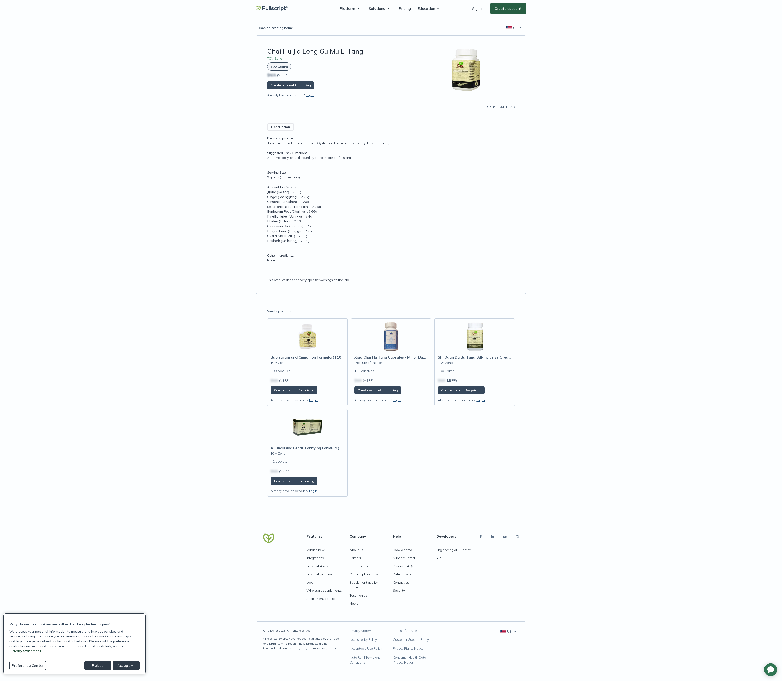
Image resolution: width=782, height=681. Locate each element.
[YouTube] (505, 536)
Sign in (477, 8)
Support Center (404, 558)
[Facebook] (481, 536)
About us (356, 550)
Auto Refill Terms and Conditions (365, 659)
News (354, 603)
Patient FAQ (402, 574)
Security (399, 590)
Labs (309, 582)
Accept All (126, 665)
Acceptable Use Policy (366, 648)
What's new (315, 550)
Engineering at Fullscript (453, 550)
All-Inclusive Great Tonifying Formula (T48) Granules (318, 448)
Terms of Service (405, 631)
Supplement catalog (321, 599)
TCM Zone (274, 58)
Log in (310, 95)
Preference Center (28, 665)
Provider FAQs (403, 566)
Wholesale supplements (324, 590)
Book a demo (402, 550)
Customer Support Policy (411, 639)
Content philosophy (364, 574)
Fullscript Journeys (319, 574)
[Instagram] (517, 536)
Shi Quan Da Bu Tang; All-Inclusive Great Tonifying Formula (490, 357)
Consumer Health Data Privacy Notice (409, 659)
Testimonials (359, 595)
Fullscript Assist (317, 566)
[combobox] (514, 28)
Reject (97, 665)
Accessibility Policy (363, 639)
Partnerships (359, 566)
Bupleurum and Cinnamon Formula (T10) (307, 357)
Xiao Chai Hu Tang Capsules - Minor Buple (391, 357)
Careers (355, 558)
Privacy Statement (363, 631)
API (439, 558)
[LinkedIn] (492, 536)
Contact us (401, 582)
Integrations (315, 558)
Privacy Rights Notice (408, 648)
